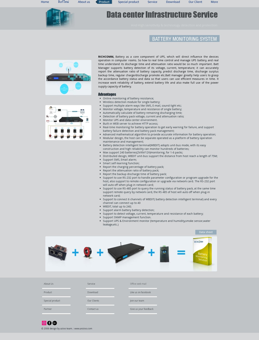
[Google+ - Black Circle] (55, 323)
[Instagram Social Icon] (44, 323)
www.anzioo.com (83, 328)
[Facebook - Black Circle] (49, 323)
